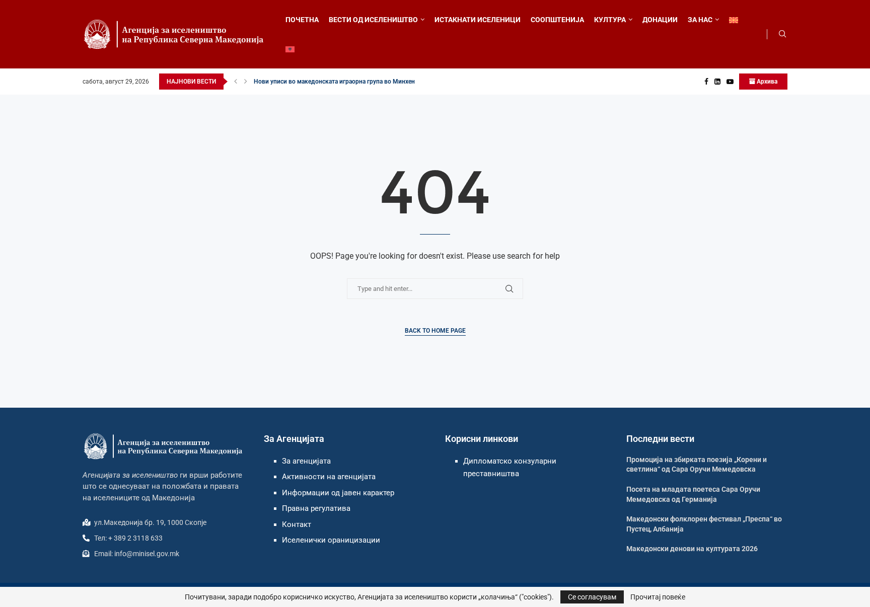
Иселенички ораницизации (331, 540)
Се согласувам (592, 597)
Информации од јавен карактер (338, 492)
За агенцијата (306, 461)
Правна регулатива (316, 508)
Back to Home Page (435, 330)
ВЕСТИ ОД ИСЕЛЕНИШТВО (373, 20)
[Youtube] (730, 82)
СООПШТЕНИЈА (557, 20)
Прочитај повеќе (657, 596)
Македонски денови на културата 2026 (692, 549)
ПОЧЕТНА (302, 20)
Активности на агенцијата (329, 476)
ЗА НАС (700, 20)
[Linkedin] (717, 82)
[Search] (782, 34)
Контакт (296, 524)
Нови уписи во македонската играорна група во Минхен (334, 81)
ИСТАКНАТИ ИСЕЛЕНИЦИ (477, 20)
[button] (236, 81)
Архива (766, 81)
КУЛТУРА (610, 20)
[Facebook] (706, 82)
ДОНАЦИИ (660, 20)
